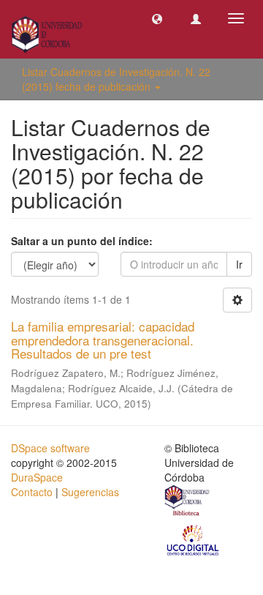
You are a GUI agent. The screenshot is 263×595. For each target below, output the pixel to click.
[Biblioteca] (187, 502)
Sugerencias (90, 491)
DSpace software (50, 448)
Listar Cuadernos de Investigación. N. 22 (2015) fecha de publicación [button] (116, 79)
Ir (239, 264)
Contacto (32, 491)
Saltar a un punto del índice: (82, 240)
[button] (157, 18)
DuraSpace (37, 477)
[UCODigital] (193, 539)
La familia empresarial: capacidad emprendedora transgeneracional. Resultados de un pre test (102, 339)
